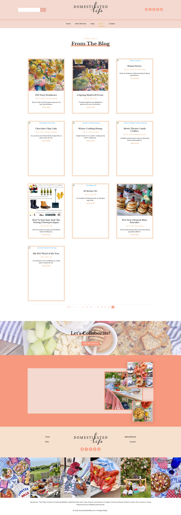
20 (87, 307)
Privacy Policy (102, 510)
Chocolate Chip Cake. (46, 128)
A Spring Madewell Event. (90, 95)
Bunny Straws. (134, 66)
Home (68, 24)
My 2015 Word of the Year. (46, 253)
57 (105, 307)
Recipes (54, 132)
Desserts (47, 132)
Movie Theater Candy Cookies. (135, 129)
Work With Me (80, 24)
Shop (92, 24)
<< (73, 307)
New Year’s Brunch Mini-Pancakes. (134, 221)
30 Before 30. (90, 191)
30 (91, 307)
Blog (100, 24)
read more (46, 107)
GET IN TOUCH (90, 343)
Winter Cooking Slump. (90, 128)
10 (83, 307)
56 (101, 307)
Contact (112, 24)
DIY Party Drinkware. (46, 95)
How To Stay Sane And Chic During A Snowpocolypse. (46, 221)
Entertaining (52, 98)
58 (109, 307)
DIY (46, 98)
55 (98, 307)
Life (51, 226)
